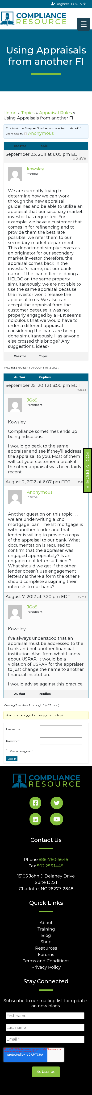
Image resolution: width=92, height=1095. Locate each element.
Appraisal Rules (55, 112)
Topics (28, 112)
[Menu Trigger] (83, 24)
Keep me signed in (22, 751)
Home (10, 112)
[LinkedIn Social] (35, 820)
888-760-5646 (53, 859)
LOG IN (77, 4)
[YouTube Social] (56, 820)
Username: (13, 729)
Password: (13, 741)
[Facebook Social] (35, 804)
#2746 (82, 596)
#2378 (79, 158)
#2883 (81, 389)
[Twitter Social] (56, 804)
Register (62, 4)
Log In (12, 758)
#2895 (82, 482)
